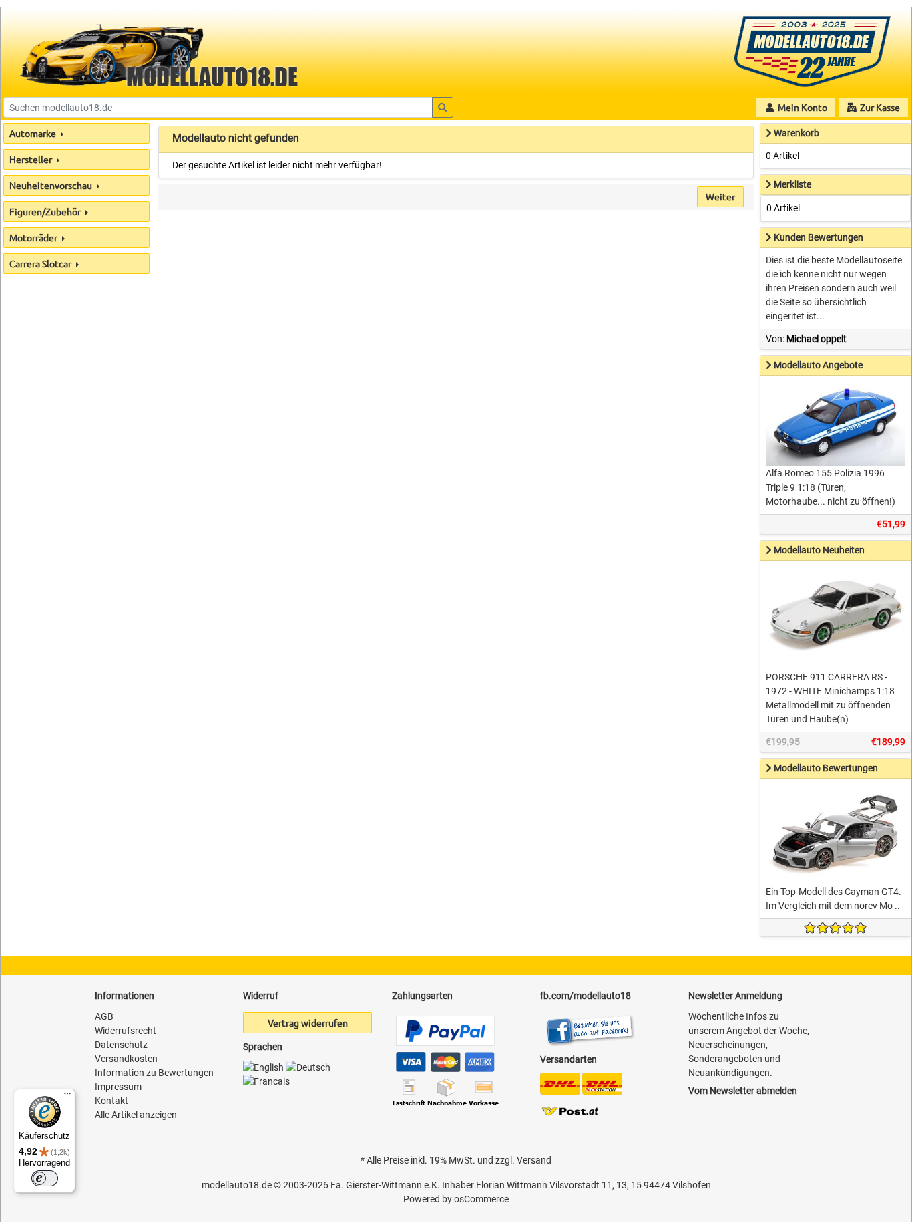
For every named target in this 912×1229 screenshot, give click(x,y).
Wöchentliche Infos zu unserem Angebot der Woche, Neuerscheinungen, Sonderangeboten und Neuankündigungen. (748, 1044)
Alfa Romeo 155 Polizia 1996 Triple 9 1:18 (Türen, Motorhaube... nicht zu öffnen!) (830, 487)
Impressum (118, 1086)
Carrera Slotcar (41, 263)
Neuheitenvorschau (51, 185)
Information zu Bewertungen (154, 1072)
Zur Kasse (879, 107)
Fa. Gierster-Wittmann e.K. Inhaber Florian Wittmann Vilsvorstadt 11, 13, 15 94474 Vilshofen (520, 1185)
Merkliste (792, 184)
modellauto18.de (237, 1185)
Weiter (720, 196)
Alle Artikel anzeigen (136, 1114)
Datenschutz (121, 1044)
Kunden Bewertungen (818, 237)
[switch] (44, 1178)
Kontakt (111, 1100)
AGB (104, 1016)
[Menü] (67, 1097)
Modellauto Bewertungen (826, 768)
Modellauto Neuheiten (819, 550)
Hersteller (31, 159)
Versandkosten (126, 1058)
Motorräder (34, 237)
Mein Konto (801, 107)
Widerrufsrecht (125, 1030)
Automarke (33, 133)
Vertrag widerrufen (308, 1022)
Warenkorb (796, 133)
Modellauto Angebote (818, 365)
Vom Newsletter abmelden (742, 1090)
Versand (534, 1160)
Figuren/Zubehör (46, 211)
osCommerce (481, 1199)
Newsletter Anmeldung (735, 995)
